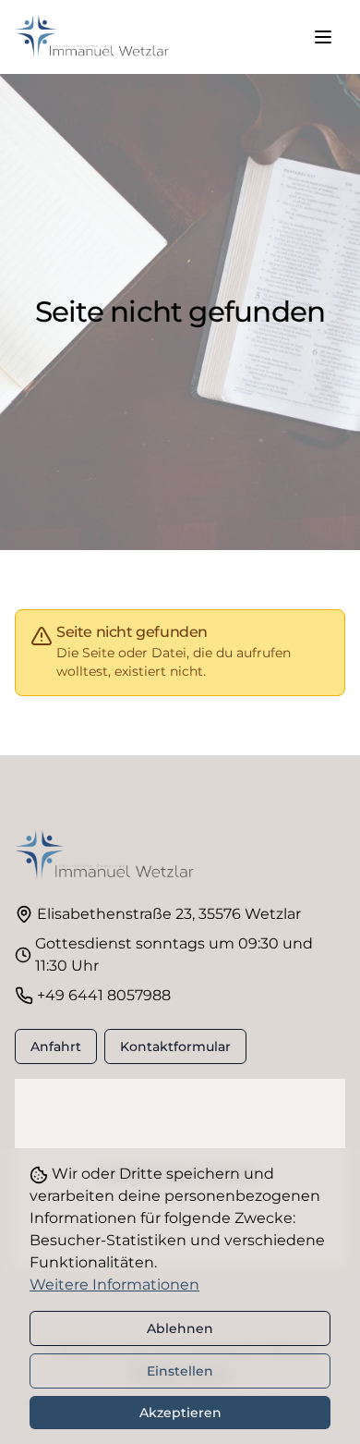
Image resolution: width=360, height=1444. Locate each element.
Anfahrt (55, 1046)
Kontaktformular (175, 1046)
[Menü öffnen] (323, 37)
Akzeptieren (180, 1412)
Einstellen (180, 1371)
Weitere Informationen (114, 1284)
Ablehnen (180, 1328)
